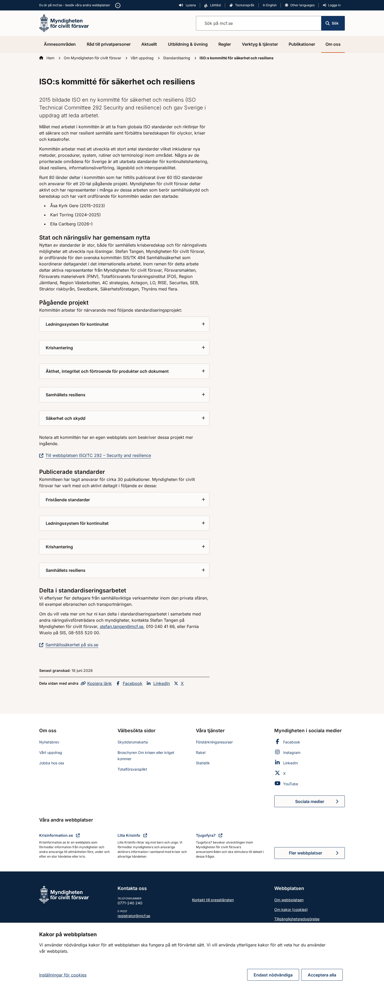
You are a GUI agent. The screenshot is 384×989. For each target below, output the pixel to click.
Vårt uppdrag (143, 58)
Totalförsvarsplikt (132, 769)
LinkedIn (161, 683)
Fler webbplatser (305, 853)
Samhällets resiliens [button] (65, 394)
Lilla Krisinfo (129, 835)
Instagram (291, 752)
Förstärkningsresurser (214, 742)
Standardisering (177, 58)
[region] (192, 956)
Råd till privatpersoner (109, 44)
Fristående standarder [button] (68, 499)
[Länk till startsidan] (64, 22)
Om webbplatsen (289, 900)
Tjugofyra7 (206, 835)
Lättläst (215, 5)
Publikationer (302, 44)
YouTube (290, 784)
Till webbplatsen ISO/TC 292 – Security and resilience (98, 455)
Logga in (334, 5)
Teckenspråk (244, 5)
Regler (224, 44)
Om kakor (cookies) (291, 909)
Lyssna (190, 5)
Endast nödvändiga (273, 975)
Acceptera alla (322, 975)
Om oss (333, 44)
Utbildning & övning (188, 44)
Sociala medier (320, 803)
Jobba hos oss (51, 763)
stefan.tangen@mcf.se (121, 626)
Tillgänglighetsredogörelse (296, 919)
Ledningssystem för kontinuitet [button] (77, 324)
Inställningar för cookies (62, 975)
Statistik (203, 763)
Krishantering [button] (59, 347)
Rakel (200, 752)
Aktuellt (149, 44)
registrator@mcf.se (134, 916)
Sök (335, 23)
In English (270, 5)
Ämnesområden (60, 44)
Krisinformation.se (56, 835)
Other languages (302, 5)
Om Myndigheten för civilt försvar (93, 58)
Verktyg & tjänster (260, 44)
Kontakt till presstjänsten (213, 900)
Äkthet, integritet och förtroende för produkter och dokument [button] (107, 371)
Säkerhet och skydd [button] (65, 418)
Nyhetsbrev (49, 742)
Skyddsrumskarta (133, 742)
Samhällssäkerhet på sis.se (71, 644)
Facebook (132, 683)
